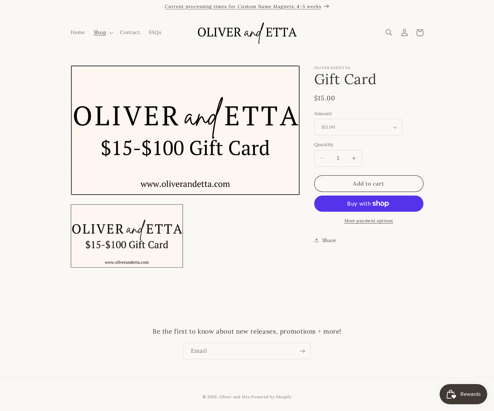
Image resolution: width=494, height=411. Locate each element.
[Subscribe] (302, 351)
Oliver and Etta (234, 396)
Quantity (324, 144)
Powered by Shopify (271, 396)
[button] (102, 32)
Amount (323, 113)
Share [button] (329, 240)
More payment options (369, 220)
